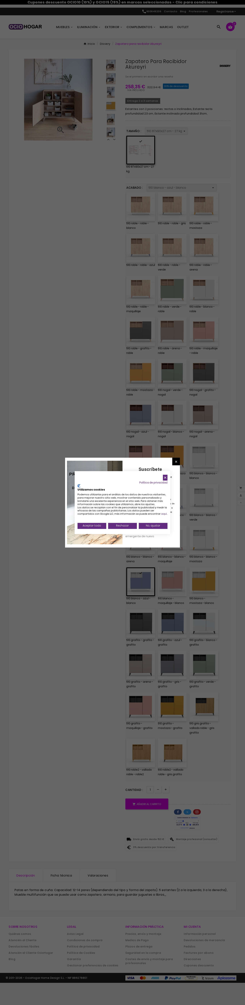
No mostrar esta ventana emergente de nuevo (142, 534)
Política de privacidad (153, 482)
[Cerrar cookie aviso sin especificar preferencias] (165, 478)
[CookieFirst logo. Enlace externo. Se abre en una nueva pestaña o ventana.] (79, 485)
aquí (164, 514)
